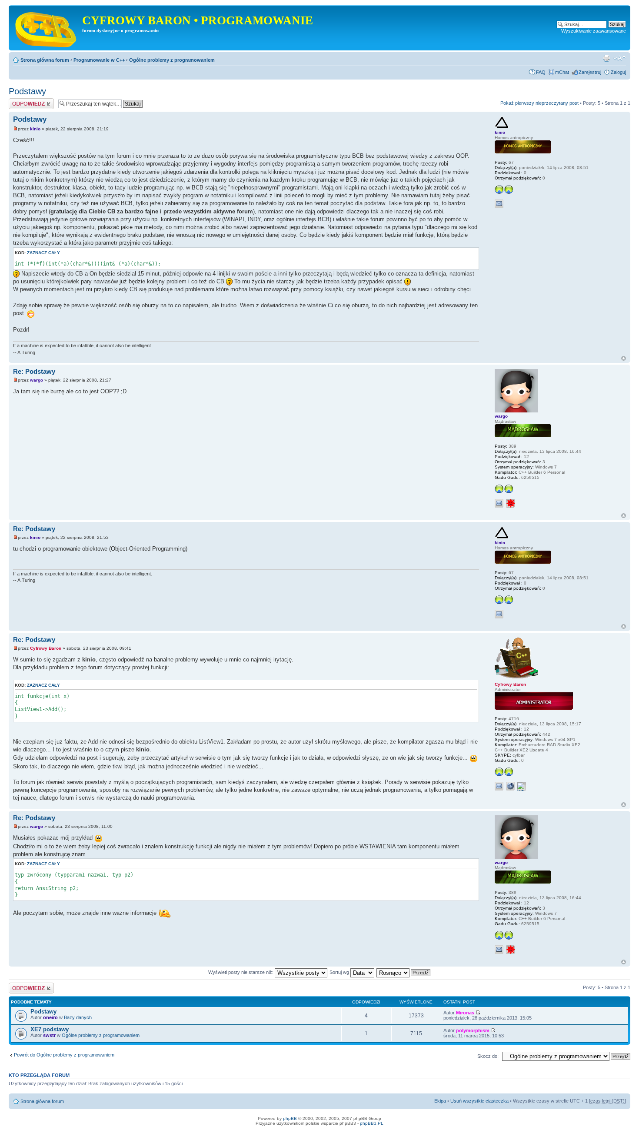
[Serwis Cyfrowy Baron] (46, 27)
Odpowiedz (21, 100)
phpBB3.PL (371, 1123)
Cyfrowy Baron (45, 648)
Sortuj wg (339, 972)
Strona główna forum (44, 60)
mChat (562, 72)
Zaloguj (618, 72)
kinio (35, 128)
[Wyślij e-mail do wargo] (499, 503)
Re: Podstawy (34, 371)
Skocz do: (488, 1056)
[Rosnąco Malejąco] (403, 972)
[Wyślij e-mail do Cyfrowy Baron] (499, 786)
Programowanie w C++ (99, 60)
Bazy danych (78, 1017)
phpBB (290, 1118)
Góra (623, 358)
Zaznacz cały (43, 252)
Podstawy (27, 91)
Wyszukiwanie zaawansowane (593, 30)
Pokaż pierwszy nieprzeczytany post (539, 103)
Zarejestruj (590, 72)
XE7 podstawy (49, 1029)
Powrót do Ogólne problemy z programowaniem (64, 1054)
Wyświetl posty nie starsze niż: (241, 972)
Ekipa (440, 1100)
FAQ (541, 72)
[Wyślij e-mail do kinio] (499, 203)
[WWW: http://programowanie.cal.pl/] (510, 786)
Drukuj (606, 58)
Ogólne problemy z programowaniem (172, 60)
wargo (36, 380)
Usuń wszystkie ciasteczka (479, 1100)
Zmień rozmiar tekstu (619, 58)
